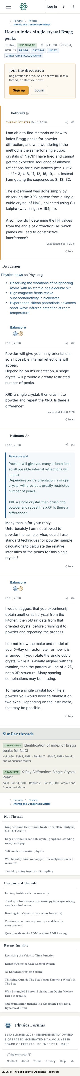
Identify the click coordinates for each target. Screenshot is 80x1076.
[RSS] (72, 1061)
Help (63, 1061)
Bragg (23, 50)
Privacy (51, 1061)
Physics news (12, 275)
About (25, 1061)
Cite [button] (68, 251)
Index (53, 50)
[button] (67, 122)
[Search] (72, 6)
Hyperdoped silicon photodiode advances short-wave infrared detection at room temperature (43, 308)
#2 (73, 343)
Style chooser (19, 1054)
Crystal (39, 50)
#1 (73, 122)
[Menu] (8, 6)
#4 (73, 598)
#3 (73, 445)
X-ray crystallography (24, 55)
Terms (37, 1061)
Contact (12, 1061)
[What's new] (63, 6)
